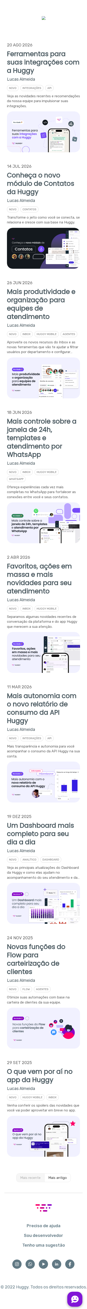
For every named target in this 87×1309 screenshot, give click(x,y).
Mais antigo (57, 1178)
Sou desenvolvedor (43, 1235)
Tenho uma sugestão (43, 1245)
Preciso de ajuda (44, 1225)
